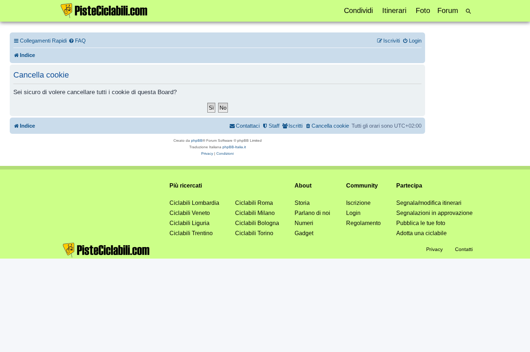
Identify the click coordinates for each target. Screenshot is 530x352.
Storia (302, 203)
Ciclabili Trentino (191, 233)
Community (362, 185)
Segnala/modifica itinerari (428, 203)
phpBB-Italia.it (234, 147)
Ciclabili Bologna (257, 223)
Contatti (464, 249)
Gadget (304, 233)
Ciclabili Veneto (189, 213)
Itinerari (394, 10)
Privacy (434, 249)
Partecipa (409, 185)
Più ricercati (185, 185)
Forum (447, 10)
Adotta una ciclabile (421, 233)
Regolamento (363, 223)
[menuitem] (77, 41)
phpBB (197, 140)
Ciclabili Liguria (189, 223)
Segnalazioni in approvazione (434, 213)
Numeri (304, 223)
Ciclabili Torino (254, 233)
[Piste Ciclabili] (104, 10)
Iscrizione (358, 203)
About (303, 185)
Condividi (358, 10)
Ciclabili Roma (254, 203)
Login (353, 213)
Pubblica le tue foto (420, 223)
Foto (423, 10)
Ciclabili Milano (255, 213)
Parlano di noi (312, 213)
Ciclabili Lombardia (194, 203)
